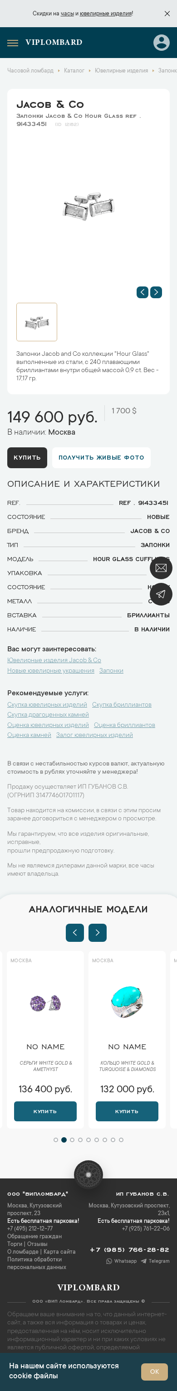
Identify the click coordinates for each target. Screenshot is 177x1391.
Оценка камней (29, 735)
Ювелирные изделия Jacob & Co (54, 660)
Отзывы (37, 1244)
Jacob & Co (50, 102)
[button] (142, 292)
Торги (14, 1244)
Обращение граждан (34, 1237)
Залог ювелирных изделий (94, 735)
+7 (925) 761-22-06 (146, 1229)
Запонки (111, 671)
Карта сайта (60, 1252)
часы (67, 14)
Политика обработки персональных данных (36, 1264)
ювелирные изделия (106, 14)
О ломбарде (23, 1252)
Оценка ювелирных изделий (48, 725)
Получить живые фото (101, 456)
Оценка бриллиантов (124, 725)
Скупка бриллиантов (122, 705)
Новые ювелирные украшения (50, 671)
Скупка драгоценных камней (48, 715)
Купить (27, 456)
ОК (154, 1372)
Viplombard (54, 43)
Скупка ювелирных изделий (47, 705)
